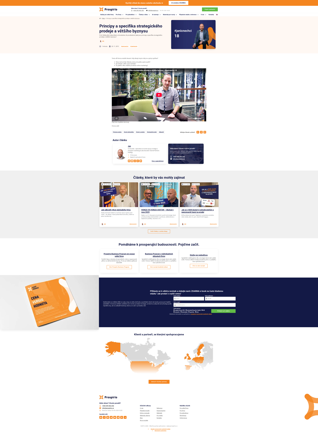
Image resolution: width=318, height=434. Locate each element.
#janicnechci (124, 46)
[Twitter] (111, 417)
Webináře (159, 413)
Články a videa (143, 14)
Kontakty (211, 14)
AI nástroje (155, 14)
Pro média (160, 415)
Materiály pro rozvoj (169, 14)
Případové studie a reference (188, 14)
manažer (177, 312)
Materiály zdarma (145, 415)
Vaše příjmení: (209, 296)
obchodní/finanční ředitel (194, 310)
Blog (103, 18)
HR (204, 310)
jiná (198, 312)
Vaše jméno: (177, 296)
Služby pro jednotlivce (199, 255)
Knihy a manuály (144, 413)
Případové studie (144, 410)
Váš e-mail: (176, 302)
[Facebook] (100, 417)
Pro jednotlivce (130, 14)
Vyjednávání (133, 46)
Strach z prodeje (140, 132)
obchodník (185, 312)
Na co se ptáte (144, 420)
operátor (192, 312)
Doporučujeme (161, 410)
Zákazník (161, 132)
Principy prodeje (117, 132)
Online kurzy (183, 418)
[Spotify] (118, 417)
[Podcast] (121, 417)
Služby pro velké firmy (107, 14)
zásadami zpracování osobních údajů (201, 314)
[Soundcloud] (125, 417)
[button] (198, 132)
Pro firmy (118, 14)
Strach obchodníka (129, 132)
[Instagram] (104, 417)
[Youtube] (114, 417)
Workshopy (183, 415)
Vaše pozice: (177, 308)
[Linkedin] (107, 417)
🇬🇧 (217, 14)
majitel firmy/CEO (180, 310)
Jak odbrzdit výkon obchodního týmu (116, 210)
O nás (202, 14)
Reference (159, 408)
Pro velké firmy (184, 408)
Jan (103, 41)
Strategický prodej (152, 132)
